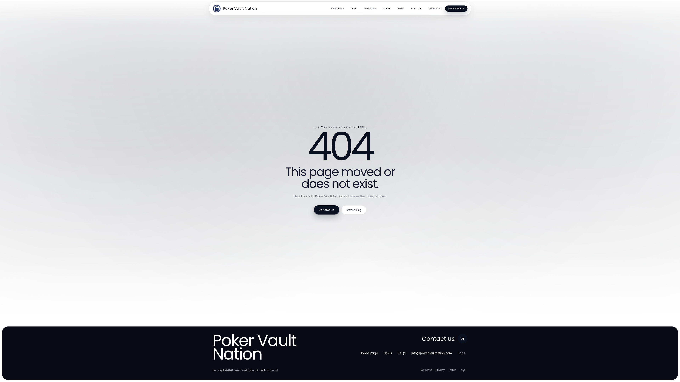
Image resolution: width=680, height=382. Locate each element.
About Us (426, 370)
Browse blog (354, 210)
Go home (324, 210)
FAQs (402, 353)
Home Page (369, 353)
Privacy (440, 370)
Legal (463, 370)
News (388, 353)
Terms (452, 370)
